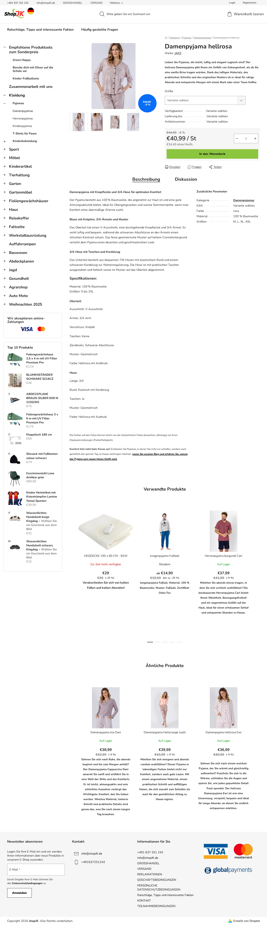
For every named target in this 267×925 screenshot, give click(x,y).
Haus (13, 209)
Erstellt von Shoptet (246, 921)
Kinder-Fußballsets (26, 79)
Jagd (13, 269)
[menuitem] (40, 29)
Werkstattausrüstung (27, 235)
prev (72, 575)
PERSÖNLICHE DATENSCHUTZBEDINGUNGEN (158, 888)
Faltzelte (17, 226)
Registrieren (249, 2)
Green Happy (22, 60)
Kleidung (17, 95)
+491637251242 (93, 862)
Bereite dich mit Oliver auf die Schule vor (33, 69)
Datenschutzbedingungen (27, 883)
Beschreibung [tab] (146, 179)
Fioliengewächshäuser (28, 200)
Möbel (14, 157)
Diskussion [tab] (186, 179)
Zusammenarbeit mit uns (30, 86)
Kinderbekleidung (25, 141)
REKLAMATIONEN (149, 874)
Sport (14, 149)
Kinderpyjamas (22, 126)
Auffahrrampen (22, 244)
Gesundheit (19, 278)
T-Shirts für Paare (25, 134)
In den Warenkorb (212, 154)
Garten (15, 183)
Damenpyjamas (23, 111)
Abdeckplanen (21, 261)
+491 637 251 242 (17, 3)
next (257, 575)
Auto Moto (18, 295)
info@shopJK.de (46, 3)
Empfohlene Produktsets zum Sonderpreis (30, 49)
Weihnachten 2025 (25, 304)
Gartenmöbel (20, 192)
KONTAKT (144, 901)
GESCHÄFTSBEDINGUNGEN (156, 880)
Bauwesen (18, 252)
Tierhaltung (19, 175)
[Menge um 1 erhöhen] (255, 138)
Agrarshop (18, 287)
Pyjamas (18, 103)
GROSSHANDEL (72, 3)
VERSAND (96, 3)
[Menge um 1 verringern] (237, 138)
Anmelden (19, 893)
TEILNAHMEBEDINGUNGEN (156, 906)
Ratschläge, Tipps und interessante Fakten (165, 895)
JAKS (178, 53)
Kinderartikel (20, 166)
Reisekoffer (19, 218)
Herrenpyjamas (23, 118)
